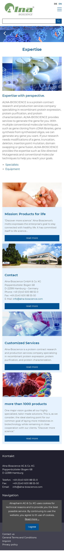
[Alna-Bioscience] (19, 8)
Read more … (32, 519)
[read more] (32, 197)
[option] (32, 34)
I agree (32, 526)
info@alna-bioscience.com (28, 299)
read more (32, 238)
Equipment (12, 169)
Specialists (11, 164)
